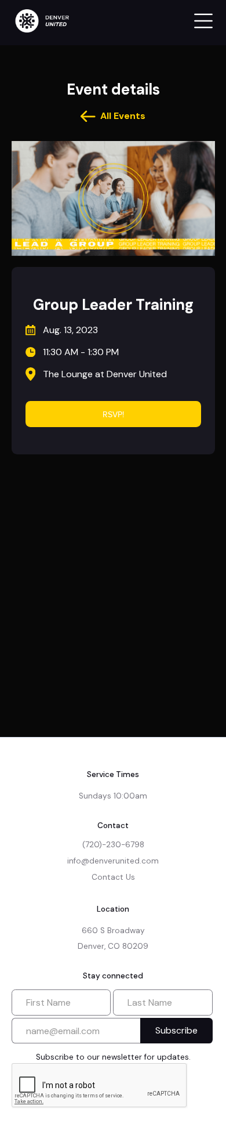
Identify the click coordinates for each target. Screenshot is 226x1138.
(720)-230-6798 (113, 845)
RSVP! (113, 414)
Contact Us (113, 877)
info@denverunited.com (113, 861)
